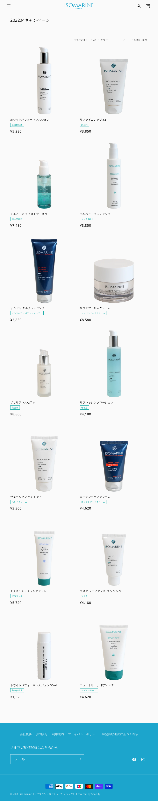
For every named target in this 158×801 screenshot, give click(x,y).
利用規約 (58, 734)
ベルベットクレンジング (95, 214)
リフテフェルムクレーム (95, 308)
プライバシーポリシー (83, 734)
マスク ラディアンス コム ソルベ (100, 591)
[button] (8, 6)
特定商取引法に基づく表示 (120, 734)
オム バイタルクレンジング (27, 308)
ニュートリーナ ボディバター (98, 685)
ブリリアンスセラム (22, 402)
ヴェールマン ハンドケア (26, 497)
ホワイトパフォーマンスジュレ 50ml (33, 685)
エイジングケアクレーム (95, 497)
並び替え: (80, 40)
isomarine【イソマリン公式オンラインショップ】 (48, 793)
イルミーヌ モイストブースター (30, 214)
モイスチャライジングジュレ (28, 591)
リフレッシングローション (96, 402)
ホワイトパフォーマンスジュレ (29, 119)
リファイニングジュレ (94, 119)
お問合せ (42, 734)
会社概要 (26, 734)
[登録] (79, 759)
